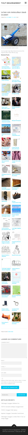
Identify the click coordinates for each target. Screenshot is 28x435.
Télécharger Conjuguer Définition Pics (10, 403)
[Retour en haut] (14, 426)
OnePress (23, 429)
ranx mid (10, 331)
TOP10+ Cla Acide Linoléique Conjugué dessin (12, 406)
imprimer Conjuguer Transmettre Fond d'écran (12, 413)
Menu (25, 2)
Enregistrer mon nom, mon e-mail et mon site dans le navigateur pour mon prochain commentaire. (13, 382)
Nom (3, 360)
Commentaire (5, 342)
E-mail (3, 366)
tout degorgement (11, 3)
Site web (3, 372)
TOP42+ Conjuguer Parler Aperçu (9, 410)
